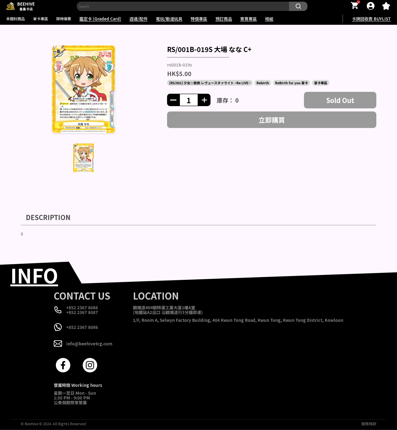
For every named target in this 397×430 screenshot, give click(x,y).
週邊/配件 (138, 19)
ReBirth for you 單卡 (291, 82)
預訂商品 (223, 19)
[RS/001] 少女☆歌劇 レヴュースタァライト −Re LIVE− (209, 82)
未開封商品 (15, 18)
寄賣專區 (248, 19)
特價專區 (199, 19)
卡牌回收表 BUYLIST (371, 19)
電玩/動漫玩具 (169, 19)
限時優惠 (63, 18)
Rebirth (263, 82)
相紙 (269, 19)
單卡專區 (40, 18)
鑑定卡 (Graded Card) (100, 19)
